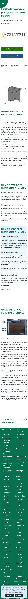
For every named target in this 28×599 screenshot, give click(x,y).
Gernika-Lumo (7, 539)
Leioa (7, 554)
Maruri (20, 570)
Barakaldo (20, 476)
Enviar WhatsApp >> (11, 49)
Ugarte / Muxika (20, 582)
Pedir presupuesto (12, 56)
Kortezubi (20, 499)
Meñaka (7, 576)
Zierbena (7, 499)
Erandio (6, 516)
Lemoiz (6, 557)
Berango (20, 483)
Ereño (20, 516)
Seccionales (6, 429)
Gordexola (7, 532)
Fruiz (6, 522)
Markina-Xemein (7, 570)
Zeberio (6, 496)
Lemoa (20, 554)
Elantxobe (6, 512)
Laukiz (20, 551)
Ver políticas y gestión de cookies (14, 592)
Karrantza (6, 493)
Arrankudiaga (7, 457)
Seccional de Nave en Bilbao (15, 66)
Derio (7, 503)
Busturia (20, 489)
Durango (7, 506)
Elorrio (20, 512)
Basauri (20, 479)
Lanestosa (20, 548)
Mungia (20, 585)
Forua (20, 519)
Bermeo (7, 486)
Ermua (6, 519)
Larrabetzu (7, 551)
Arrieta (6, 460)
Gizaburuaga (20, 539)
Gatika (20, 529)
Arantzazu (20, 446)
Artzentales (20, 449)
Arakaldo (6, 446)
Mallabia (7, 566)
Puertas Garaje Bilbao (4, 66)
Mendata (6, 573)
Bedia (7, 483)
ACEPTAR (19, 595)
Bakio (7, 476)
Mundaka (6, 585)
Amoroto (20, 438)
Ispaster (20, 542)
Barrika (6, 479)
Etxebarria (20, 509)
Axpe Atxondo (7, 471)
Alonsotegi (20, 435)
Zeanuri (20, 493)
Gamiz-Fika (20, 526)
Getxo (7, 536)
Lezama (7, 563)
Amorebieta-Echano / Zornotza (6, 440)
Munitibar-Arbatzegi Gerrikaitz (7, 451)
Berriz (7, 489)
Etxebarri (7, 509)
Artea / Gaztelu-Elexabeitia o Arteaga (7, 465)
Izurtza (6, 548)
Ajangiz (6, 435)
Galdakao (20, 522)
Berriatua (20, 486)
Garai (7, 529)
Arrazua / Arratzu (20, 457)
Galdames (7, 526)
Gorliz (20, 532)
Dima (20, 503)
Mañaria (20, 566)
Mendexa (20, 573)
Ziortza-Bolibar (20, 496)
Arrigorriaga (20, 460)
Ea (20, 506)
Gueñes (20, 536)
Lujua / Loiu (20, 563)
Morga (6, 582)
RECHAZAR (9, 595)
